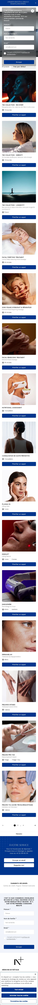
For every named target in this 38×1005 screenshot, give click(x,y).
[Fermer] (35, 3)
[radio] (3, 110)
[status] (19, 36)
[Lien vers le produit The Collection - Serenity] (19, 136)
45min (6, 659)
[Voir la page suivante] (35, 825)
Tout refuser (19, 989)
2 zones (14, 559)
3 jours (6, 212)
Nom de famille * (10, 918)
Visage (6, 760)
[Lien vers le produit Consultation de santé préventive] (19, 437)
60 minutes (7, 262)
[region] (19, 988)
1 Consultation (8, 411)
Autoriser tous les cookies (19, 995)
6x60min (14, 609)
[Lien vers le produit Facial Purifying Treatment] (19, 239)
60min (6, 609)
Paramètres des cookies (19, 1001)
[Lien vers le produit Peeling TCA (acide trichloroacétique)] (19, 786)
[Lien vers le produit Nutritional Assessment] (19, 389)
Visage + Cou (16, 760)
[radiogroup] (19, 110)
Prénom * (7, 909)
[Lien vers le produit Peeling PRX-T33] (19, 736)
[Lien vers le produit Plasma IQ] (19, 485)
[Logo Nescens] (19, 961)
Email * (6, 928)
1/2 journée (8, 110)
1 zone (6, 509)
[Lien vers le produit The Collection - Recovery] (19, 86)
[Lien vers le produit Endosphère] (19, 586)
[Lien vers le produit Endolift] (19, 536)
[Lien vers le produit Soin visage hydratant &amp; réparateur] (19, 289)
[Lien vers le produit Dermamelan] (19, 636)
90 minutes (7, 362)
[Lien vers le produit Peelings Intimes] (19, 686)
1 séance (7, 710)
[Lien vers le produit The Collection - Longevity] (19, 186)
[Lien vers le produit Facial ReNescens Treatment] (19, 339)
